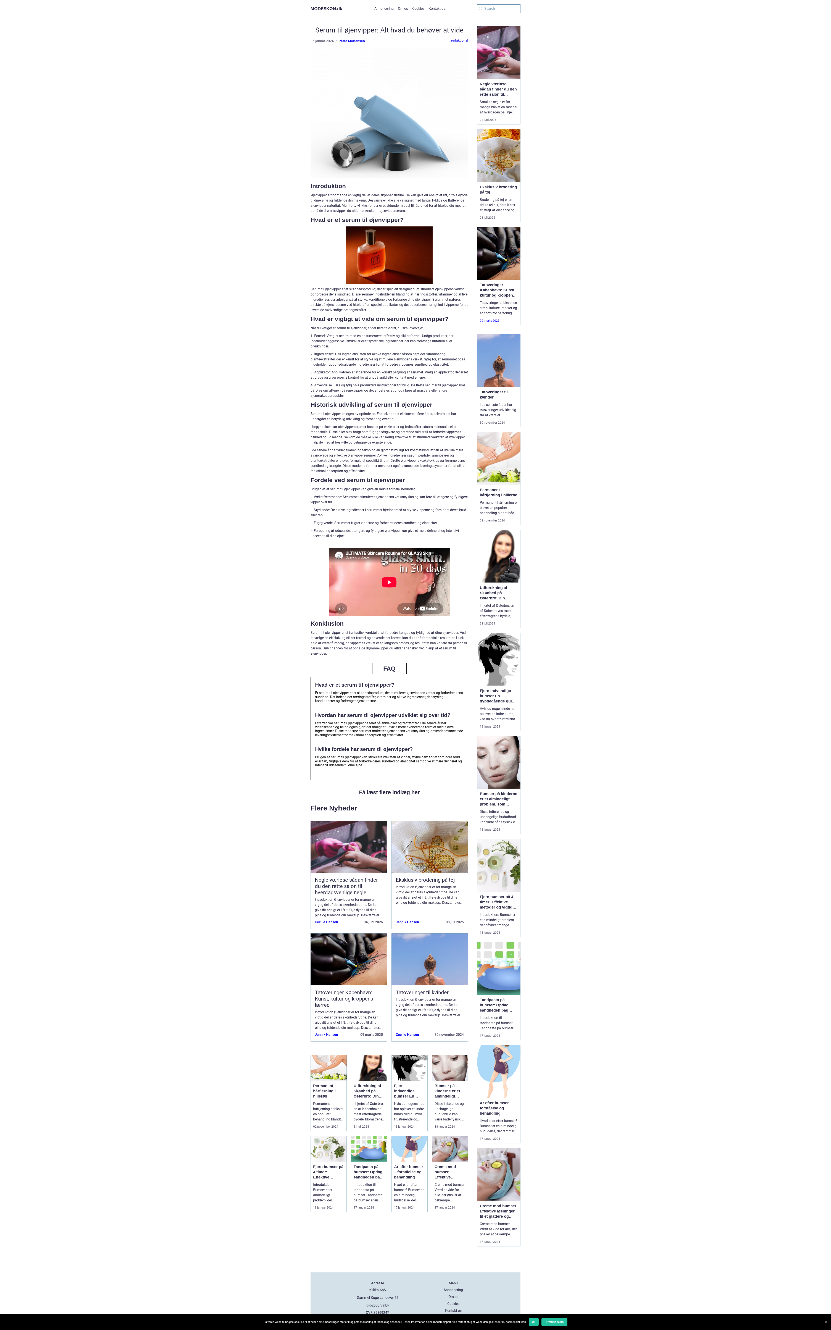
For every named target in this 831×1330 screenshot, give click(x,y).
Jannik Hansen (407, 922)
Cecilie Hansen (326, 922)
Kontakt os (437, 8)
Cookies (418, 8)
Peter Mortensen (352, 41)
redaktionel (459, 40)
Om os (403, 8)
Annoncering (384, 8)
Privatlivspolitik (554, 1322)
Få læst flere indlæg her (389, 792)
